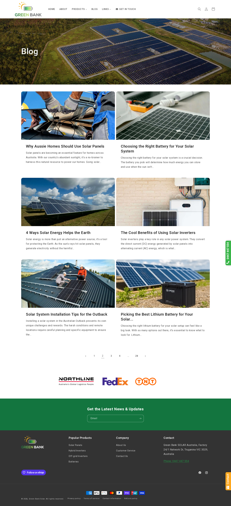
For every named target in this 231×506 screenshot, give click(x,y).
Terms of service (91, 499)
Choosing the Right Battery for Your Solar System (157, 148)
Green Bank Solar (37, 499)
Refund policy (130, 499)
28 (136, 356)
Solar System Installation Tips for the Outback (66, 314)
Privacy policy (74, 499)
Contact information (112, 499)
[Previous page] (85, 356)
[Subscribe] (140, 418)
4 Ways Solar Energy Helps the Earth (58, 233)
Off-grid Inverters (78, 456)
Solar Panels (75, 445)
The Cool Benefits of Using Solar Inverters (158, 233)
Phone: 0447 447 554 (176, 461)
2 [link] (103, 355)
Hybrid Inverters (77, 450)
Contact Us (122, 456)
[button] (199, 9)
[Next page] (145, 356)
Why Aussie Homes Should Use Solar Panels (65, 146)
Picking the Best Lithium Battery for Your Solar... (157, 316)
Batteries (74, 461)
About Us (121, 445)
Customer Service (125, 450)
